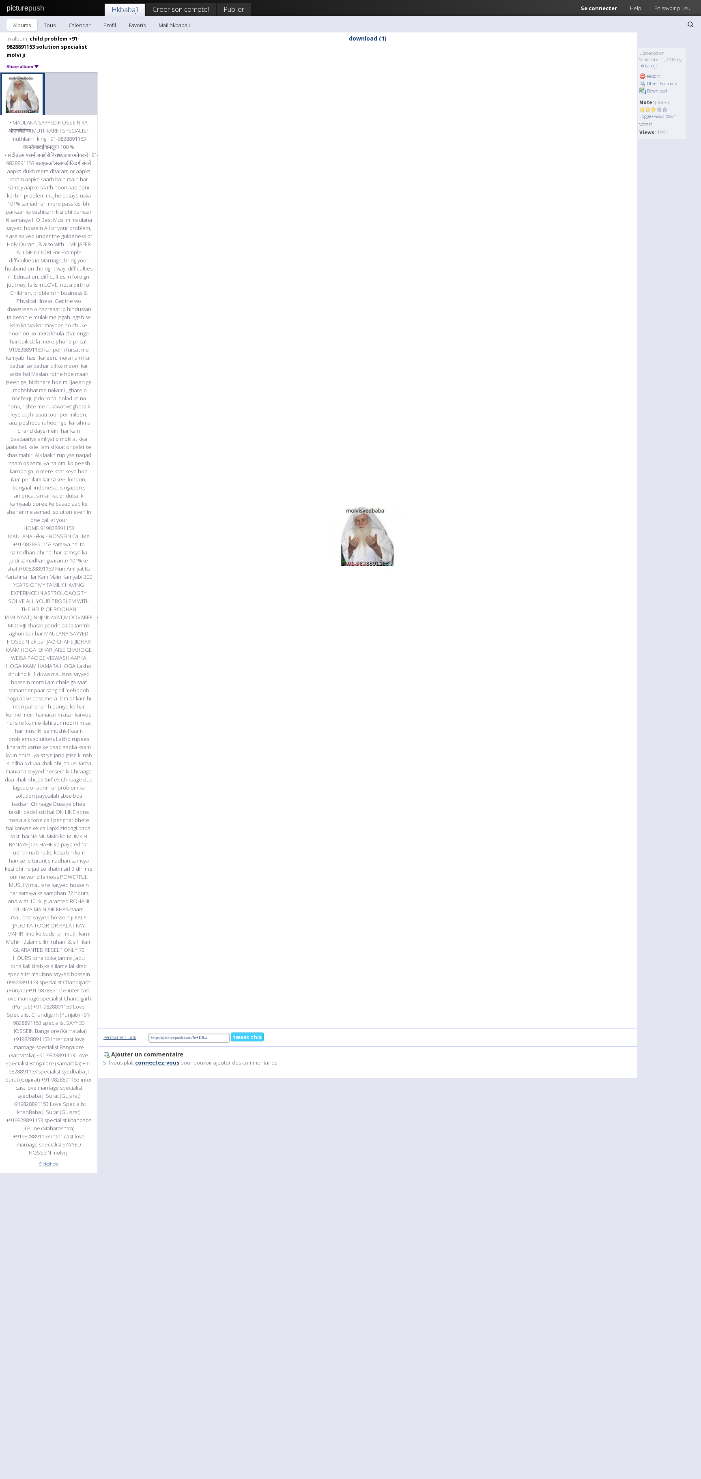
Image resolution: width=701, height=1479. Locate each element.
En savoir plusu (672, 8)
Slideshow (48, 1164)
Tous (50, 25)
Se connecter (599, 8)
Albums (22, 25)
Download (656, 91)
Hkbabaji (125, 9)
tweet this (247, 1037)
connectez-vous (157, 1062)
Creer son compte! (181, 9)
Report (653, 76)
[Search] (690, 24)
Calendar (79, 25)
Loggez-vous (651, 116)
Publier (234, 9)
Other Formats (661, 83)
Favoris (137, 25)
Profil (109, 25)
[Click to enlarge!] (367, 536)
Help (635, 8)
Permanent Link (119, 1037)
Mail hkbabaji (174, 25)
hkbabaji (648, 65)
